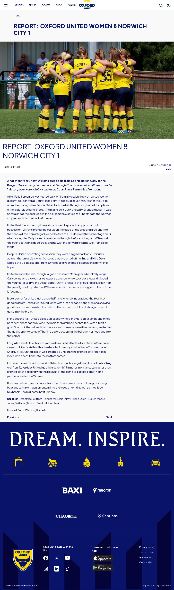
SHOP (59, 5)
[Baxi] (72, 490)
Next (109, 417)
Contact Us (145, 562)
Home (17, 16)
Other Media (165, 585)
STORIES (19, 5)
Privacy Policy (147, 546)
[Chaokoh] (66, 516)
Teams (32, 5)
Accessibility (146, 557)
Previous (13, 417)
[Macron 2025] (101, 490)
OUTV (71, 5)
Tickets (46, 5)
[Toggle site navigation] (6, 5)
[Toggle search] (161, 5)
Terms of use (146, 552)
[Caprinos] (107, 516)
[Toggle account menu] (169, 5)
